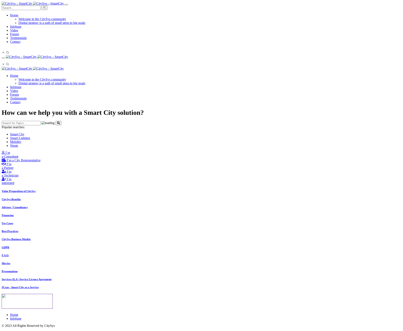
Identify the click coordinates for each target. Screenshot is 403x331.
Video (14, 30)
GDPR (5, 247)
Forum (14, 34)
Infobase (15, 26)
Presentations (10, 271)
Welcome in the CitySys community (42, 19)
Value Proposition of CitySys (18, 191)
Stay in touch (10, 49)
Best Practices (10, 231)
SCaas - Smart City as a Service (20, 287)
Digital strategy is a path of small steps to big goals (51, 23)
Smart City (17, 134)
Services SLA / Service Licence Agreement (26, 279)
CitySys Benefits (11, 199)
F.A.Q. (5, 255)
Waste (14, 145)
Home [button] (14, 15)
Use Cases (7, 223)
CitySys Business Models (16, 239)
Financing (8, 215)
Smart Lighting (20, 138)
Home (14, 75)
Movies (6, 263)
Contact (15, 41)
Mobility (15, 142)
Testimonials (18, 38)
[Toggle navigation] (66, 4)
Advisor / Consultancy (15, 207)
